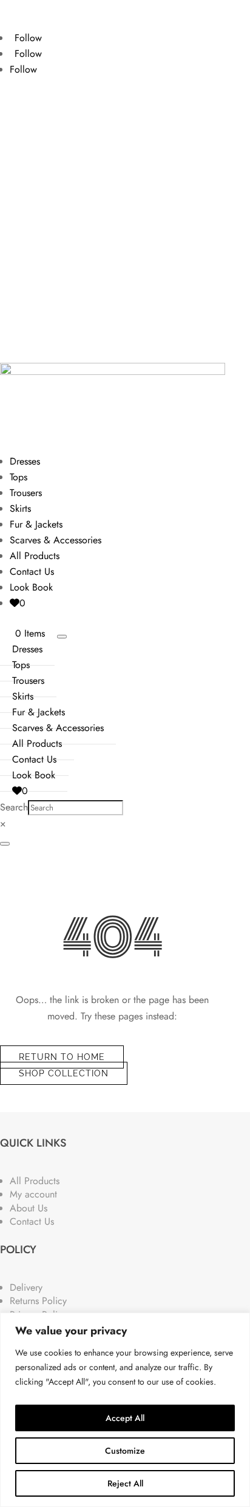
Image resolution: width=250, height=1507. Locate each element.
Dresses (25, 461)
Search (14, 807)
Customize (125, 1451)
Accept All (125, 1418)
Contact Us (32, 571)
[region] (125, 1410)
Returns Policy (38, 1301)
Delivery (26, 1287)
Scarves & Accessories (55, 540)
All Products (34, 556)
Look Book (31, 587)
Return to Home (62, 1057)
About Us (28, 1208)
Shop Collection (64, 1073)
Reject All (125, 1483)
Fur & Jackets (36, 524)
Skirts (20, 508)
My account (33, 1194)
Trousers (26, 493)
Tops (18, 477)
